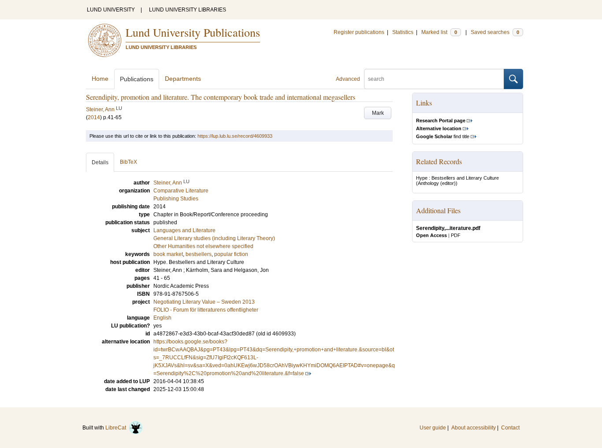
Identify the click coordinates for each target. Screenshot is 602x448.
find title (442, 136)
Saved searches (495, 32)
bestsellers (199, 254)
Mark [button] (378, 113)
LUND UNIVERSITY (111, 10)
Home (100, 78)
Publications (136, 79)
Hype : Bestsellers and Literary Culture (457, 178)
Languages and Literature (184, 230)
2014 (94, 117)
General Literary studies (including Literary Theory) (214, 238)
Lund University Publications (193, 32)
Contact (510, 428)
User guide (433, 428)
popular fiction (231, 254)
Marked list (439, 32)
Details (100, 162)
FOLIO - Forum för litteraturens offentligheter (205, 310)
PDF (456, 235)
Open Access (431, 235)
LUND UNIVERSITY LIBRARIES (187, 10)
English (162, 318)
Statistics (402, 32)
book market (168, 254)
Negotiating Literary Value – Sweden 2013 (204, 302)
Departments (183, 78)
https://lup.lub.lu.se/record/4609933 (234, 136)
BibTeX (128, 162)
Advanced (348, 79)
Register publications (359, 32)
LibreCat (117, 428)
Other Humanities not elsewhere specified (203, 246)
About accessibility (473, 428)
